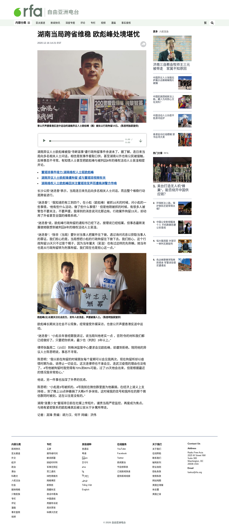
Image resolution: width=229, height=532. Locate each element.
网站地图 (156, 480)
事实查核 (126, 22)
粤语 (84, 453)
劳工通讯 (51, 471)
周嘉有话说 (52, 503)
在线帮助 (156, 453)
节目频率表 (122, 467)
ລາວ (84, 467)
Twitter (120, 458)
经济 (13, 462)
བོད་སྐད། (85, 476)
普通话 (85, 449)
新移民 (50, 485)
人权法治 (15, 480)
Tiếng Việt (87, 485)
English (85, 489)
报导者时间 (52, 453)
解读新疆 (51, 458)
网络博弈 (51, 480)
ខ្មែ (83, 471)
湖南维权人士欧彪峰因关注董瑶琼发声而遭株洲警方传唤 (79, 183)
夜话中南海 (52, 494)
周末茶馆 (51, 507)
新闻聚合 (121, 462)
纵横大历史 (52, 512)
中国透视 (51, 498)
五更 (49, 449)
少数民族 (15, 494)
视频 (103, 22)
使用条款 (156, 476)
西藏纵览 (51, 489)
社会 (13, 485)
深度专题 (70, 22)
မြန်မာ (85, 458)
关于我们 (156, 449)
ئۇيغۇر (85, 480)
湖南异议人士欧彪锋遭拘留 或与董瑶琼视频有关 (73, 178)
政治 (13, 467)
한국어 (85, 462)
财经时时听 (52, 462)
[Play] (45, 141)
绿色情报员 (52, 476)
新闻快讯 (55, 22)
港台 (13, 471)
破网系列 (156, 462)
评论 (82, 22)
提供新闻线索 (123, 476)
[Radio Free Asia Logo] (46, 10)
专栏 (93, 22)
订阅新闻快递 (123, 471)
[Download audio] (140, 140)
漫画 (113, 22)
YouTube (121, 449)
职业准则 (156, 467)
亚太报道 (40, 22)
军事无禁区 (52, 467)
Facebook (122, 453)
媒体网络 (15, 489)
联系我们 (156, 458)
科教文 (14, 476)
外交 (13, 458)
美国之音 (156, 494)
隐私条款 (156, 471)
